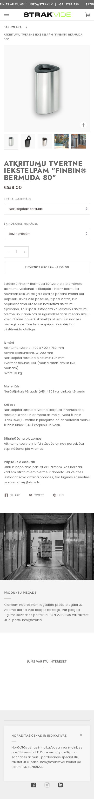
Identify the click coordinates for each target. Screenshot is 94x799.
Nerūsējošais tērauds (26, 209)
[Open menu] (11, 15)
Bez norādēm (20, 233)
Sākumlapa (13, 27)
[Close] (83, 733)
